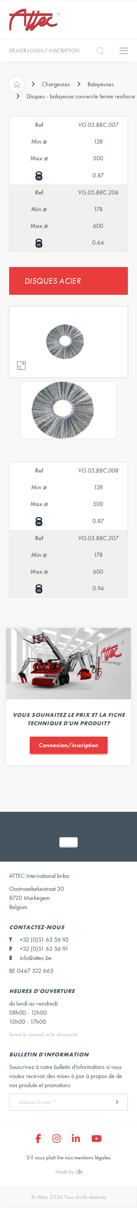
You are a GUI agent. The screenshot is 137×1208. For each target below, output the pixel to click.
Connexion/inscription (69, 745)
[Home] (16, 84)
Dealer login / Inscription (44, 50)
